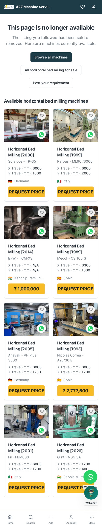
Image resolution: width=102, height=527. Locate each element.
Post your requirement (51, 83)
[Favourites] (82, 6)
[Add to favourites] (42, 116)
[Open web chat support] (91, 493)
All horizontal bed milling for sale (51, 70)
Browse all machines (51, 57)
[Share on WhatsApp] (41, 134)
